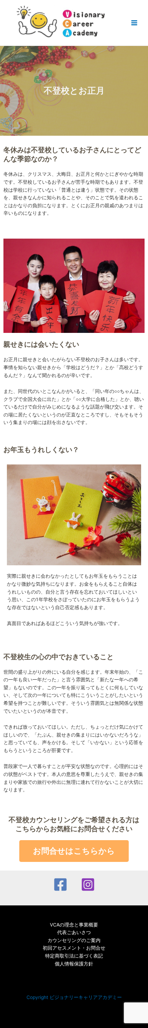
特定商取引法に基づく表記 (74, 956)
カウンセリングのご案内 (74, 940)
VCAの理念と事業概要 (74, 925)
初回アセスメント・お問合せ (74, 948)
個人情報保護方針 (74, 964)
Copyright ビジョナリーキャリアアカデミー (74, 997)
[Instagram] (88, 884)
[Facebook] (60, 884)
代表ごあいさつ (74, 932)
